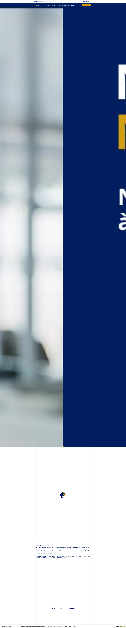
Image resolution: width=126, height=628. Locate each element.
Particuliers (53, 5)
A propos (47, 5)
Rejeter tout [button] (117, 626)
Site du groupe (35, 1)
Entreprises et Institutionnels (62, 5)
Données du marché (71, 5)
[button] (1, 227)
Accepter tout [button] (122, 626)
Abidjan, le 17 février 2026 (42, 545)
